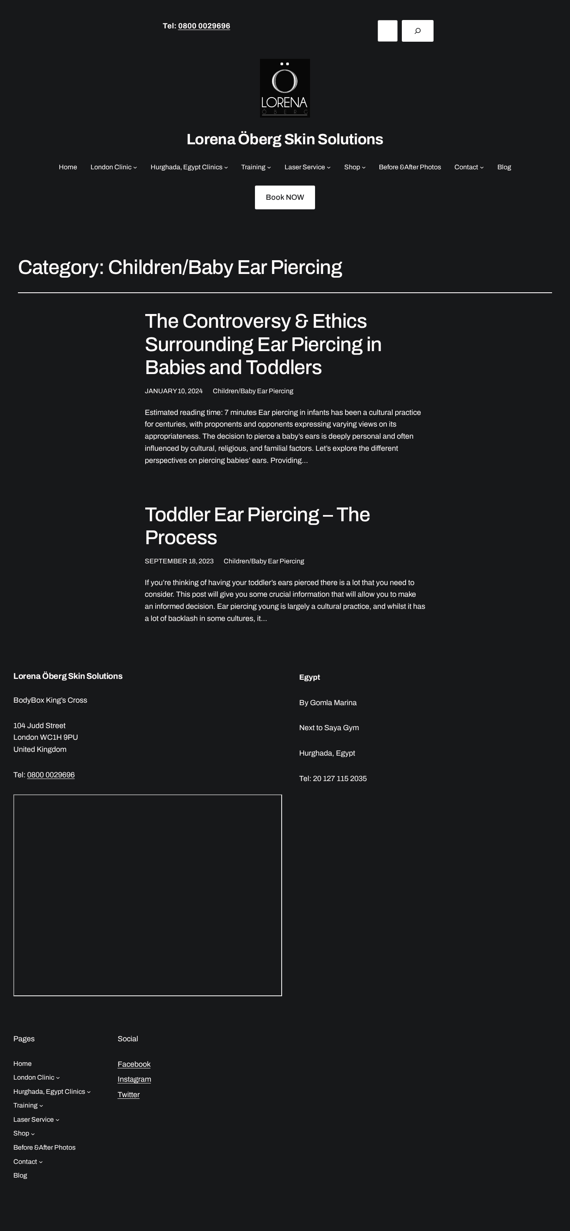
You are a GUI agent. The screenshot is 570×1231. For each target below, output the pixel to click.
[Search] (418, 31)
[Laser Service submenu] (329, 167)
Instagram (134, 1079)
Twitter (129, 1094)
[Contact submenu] (482, 167)
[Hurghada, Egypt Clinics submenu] (226, 167)
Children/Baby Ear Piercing (253, 390)
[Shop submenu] (364, 167)
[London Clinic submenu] (135, 167)
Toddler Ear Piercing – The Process (257, 526)
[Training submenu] (269, 167)
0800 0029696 (204, 26)
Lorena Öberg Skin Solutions (285, 139)
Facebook (134, 1064)
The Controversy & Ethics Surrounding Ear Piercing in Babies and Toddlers (263, 344)
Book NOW (285, 197)
